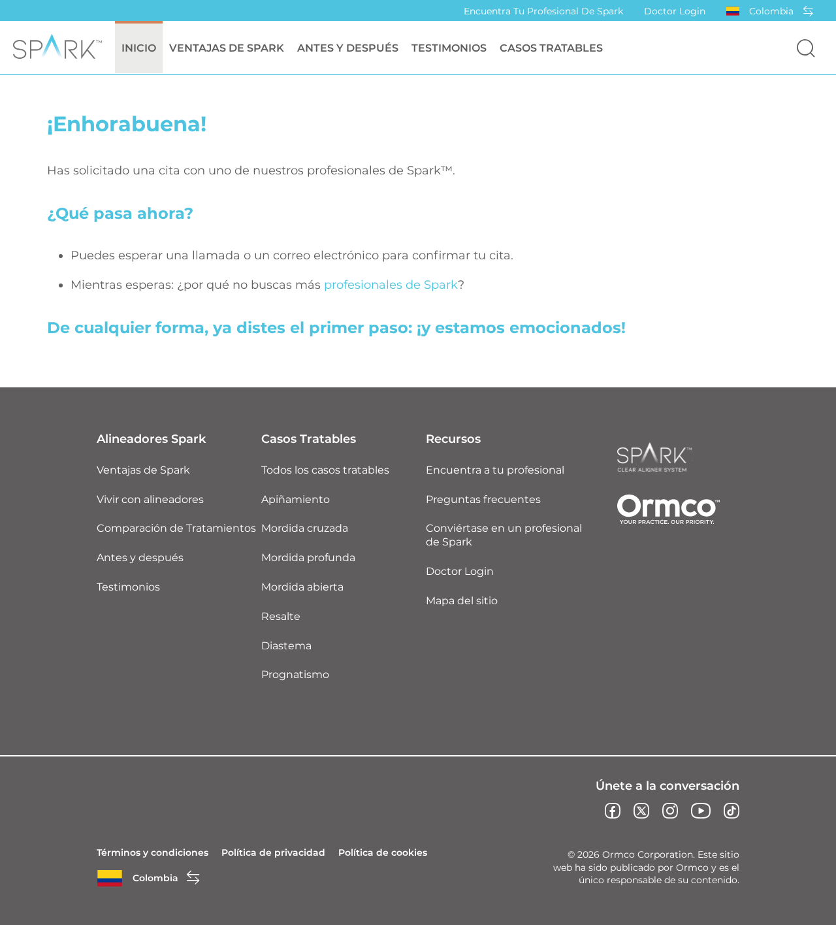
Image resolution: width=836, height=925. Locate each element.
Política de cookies (382, 852)
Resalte (280, 616)
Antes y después (347, 48)
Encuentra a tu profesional (495, 470)
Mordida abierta (302, 587)
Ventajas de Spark (143, 470)
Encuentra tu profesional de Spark (543, 11)
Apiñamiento (295, 499)
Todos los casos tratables (325, 470)
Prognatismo (295, 674)
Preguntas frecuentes (483, 499)
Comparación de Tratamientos (176, 528)
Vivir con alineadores (150, 499)
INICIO (138, 48)
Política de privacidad (273, 852)
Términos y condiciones (152, 852)
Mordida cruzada (304, 528)
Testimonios (449, 48)
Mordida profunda (308, 557)
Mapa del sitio (462, 600)
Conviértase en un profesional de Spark (504, 535)
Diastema (286, 646)
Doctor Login (674, 11)
